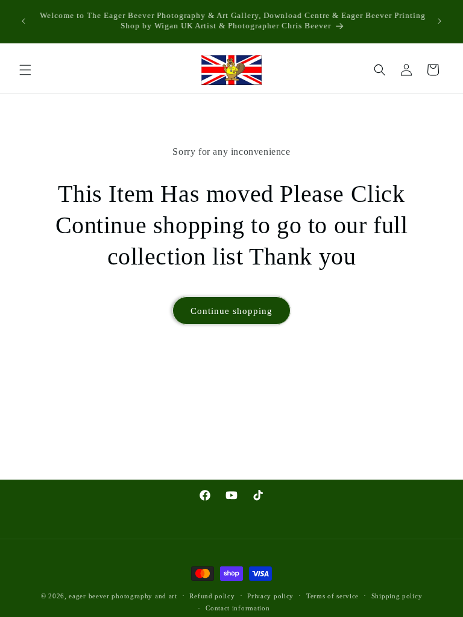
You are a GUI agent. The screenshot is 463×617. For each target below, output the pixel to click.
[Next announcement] (439, 21)
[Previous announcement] (23, 21)
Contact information (237, 608)
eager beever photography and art (123, 596)
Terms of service (332, 596)
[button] (25, 70)
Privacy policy (270, 596)
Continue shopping (231, 311)
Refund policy (212, 596)
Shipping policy (397, 596)
